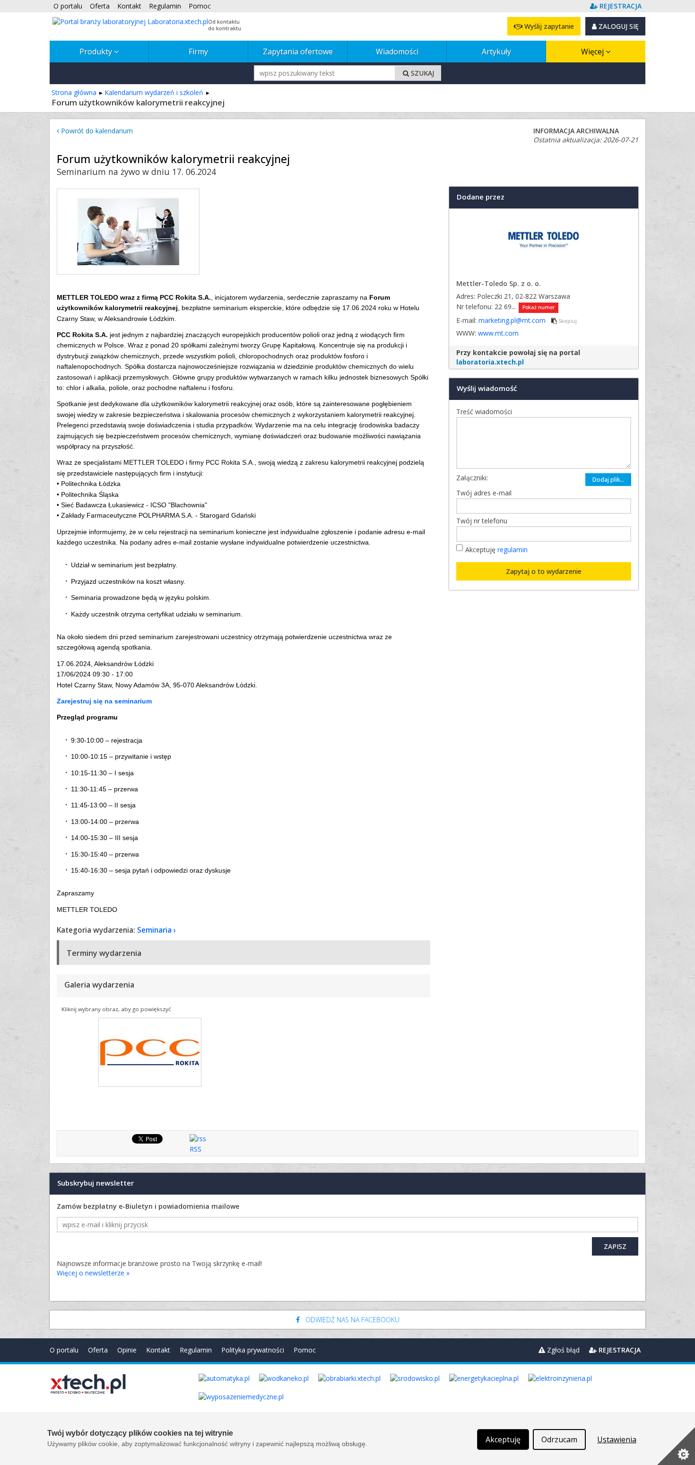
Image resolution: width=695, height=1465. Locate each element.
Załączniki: (472, 477)
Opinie (127, 1349)
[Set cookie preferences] (676, 1446)
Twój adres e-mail (486, 492)
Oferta (98, 1349)
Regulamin (196, 1349)
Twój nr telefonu (484, 520)
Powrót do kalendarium (96, 130)
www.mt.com (498, 333)
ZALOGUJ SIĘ (618, 26)
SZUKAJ (421, 73)
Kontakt (158, 1349)
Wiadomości (397, 51)
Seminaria (154, 930)
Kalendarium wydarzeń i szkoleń (153, 92)
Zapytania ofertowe (298, 51)
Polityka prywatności (252, 1349)
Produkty (96, 51)
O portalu (64, 1349)
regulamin (512, 549)
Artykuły (496, 51)
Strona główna (74, 92)
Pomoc (305, 1349)
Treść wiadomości (486, 411)
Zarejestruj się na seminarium (104, 701)
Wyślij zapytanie (548, 26)
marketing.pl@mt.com (512, 320)
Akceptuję (496, 549)
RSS (195, 1148)
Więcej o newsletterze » (93, 1272)
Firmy (198, 51)
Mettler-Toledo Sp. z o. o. (498, 283)
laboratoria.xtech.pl (490, 361)
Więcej (593, 51)
